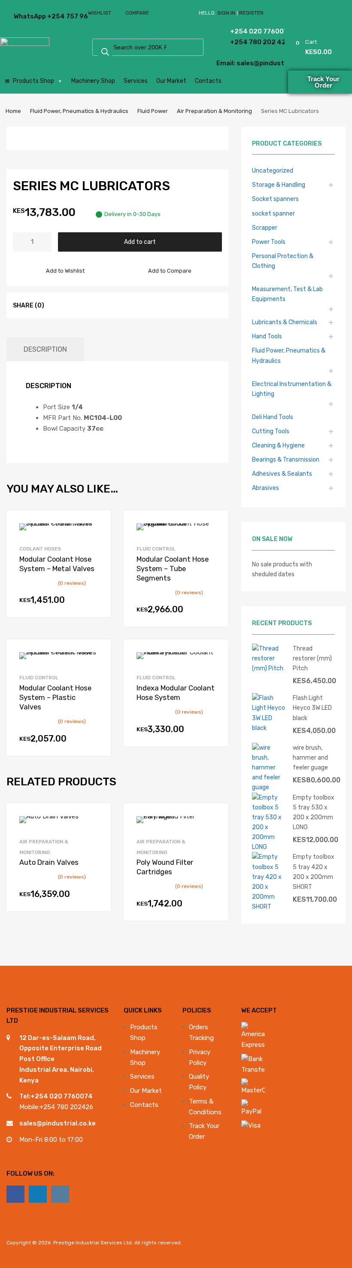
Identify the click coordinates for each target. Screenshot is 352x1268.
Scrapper (264, 227)
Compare (137, 13)
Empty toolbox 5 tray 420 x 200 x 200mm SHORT (313, 871)
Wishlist (99, 13)
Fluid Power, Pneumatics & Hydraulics (79, 111)
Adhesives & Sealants (282, 473)
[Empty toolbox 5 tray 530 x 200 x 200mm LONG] (269, 846)
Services (136, 81)
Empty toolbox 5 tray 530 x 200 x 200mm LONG (313, 812)
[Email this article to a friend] (103, 304)
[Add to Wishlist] (97, 526)
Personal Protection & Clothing (282, 260)
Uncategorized (272, 170)
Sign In (226, 13)
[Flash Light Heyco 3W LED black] (269, 727)
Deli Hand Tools (272, 417)
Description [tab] (45, 349)
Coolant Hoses (40, 549)
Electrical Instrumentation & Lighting (291, 388)
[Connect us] (15, 1194)
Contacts (208, 81)
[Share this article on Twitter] (72, 304)
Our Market (171, 81)
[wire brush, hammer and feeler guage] (269, 787)
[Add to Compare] (97, 541)
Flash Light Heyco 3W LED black (312, 707)
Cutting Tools (270, 431)
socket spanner (273, 213)
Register (251, 13)
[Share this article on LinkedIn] (88, 304)
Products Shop (33, 81)
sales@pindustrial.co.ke (57, 1123)
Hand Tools (267, 336)
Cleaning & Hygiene (278, 445)
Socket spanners (275, 198)
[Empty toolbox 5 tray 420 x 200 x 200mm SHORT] (269, 906)
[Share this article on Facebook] (57, 304)
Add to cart (140, 241)
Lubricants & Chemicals (284, 322)
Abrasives (265, 487)
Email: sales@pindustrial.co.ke (233, 63)
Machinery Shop (93, 81)
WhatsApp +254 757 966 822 (35, 16)
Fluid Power (152, 111)
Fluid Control (156, 549)
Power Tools (268, 241)
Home (13, 111)
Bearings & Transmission (285, 459)
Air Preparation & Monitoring (214, 111)
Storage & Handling (278, 184)
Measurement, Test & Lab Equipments (287, 294)
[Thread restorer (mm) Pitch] (269, 668)
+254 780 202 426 (240, 42)
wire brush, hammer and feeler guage (310, 757)
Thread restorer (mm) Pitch (312, 658)
